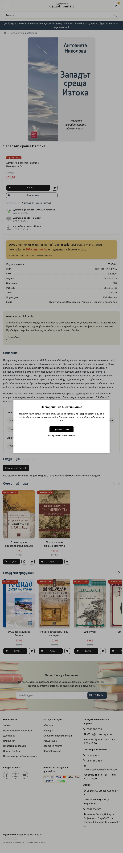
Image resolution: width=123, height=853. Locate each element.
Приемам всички (61, 429)
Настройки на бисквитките (61, 435)
